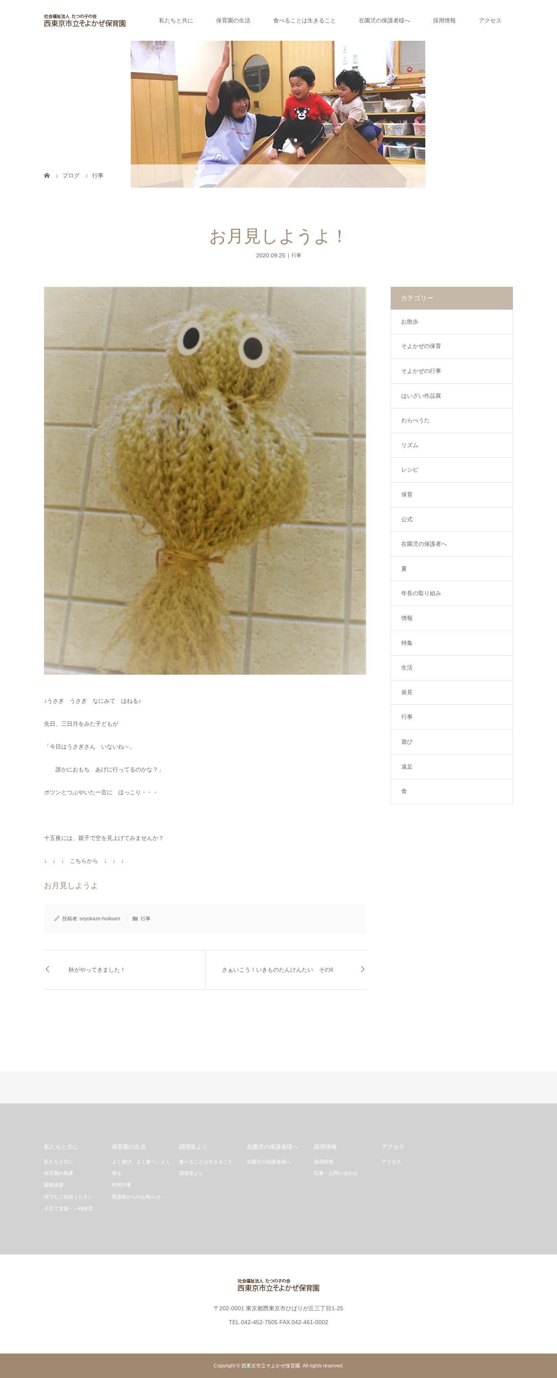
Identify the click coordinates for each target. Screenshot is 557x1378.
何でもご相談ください (68, 1197)
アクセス (490, 20)
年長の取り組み (421, 593)
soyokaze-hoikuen (100, 919)
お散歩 (409, 321)
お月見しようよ (71, 885)
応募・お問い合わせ (336, 1173)
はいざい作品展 (421, 395)
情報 (407, 618)
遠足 (407, 766)
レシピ (409, 469)
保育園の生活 (233, 20)
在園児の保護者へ (424, 544)
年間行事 (121, 1185)
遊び (407, 741)
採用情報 (444, 20)
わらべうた (415, 420)
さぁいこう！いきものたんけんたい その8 (277, 970)
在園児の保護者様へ (384, 20)
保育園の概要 (58, 1173)
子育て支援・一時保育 (68, 1209)
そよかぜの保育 (421, 346)
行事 (296, 255)
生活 (407, 667)
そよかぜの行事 (421, 371)
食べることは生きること (304, 20)
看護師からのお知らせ (136, 1197)
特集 (407, 643)
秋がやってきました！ (97, 970)
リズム (409, 445)
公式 (407, 519)
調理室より (191, 1173)
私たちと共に (176, 20)
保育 (407, 494)
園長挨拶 (54, 1185)
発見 (407, 692)
